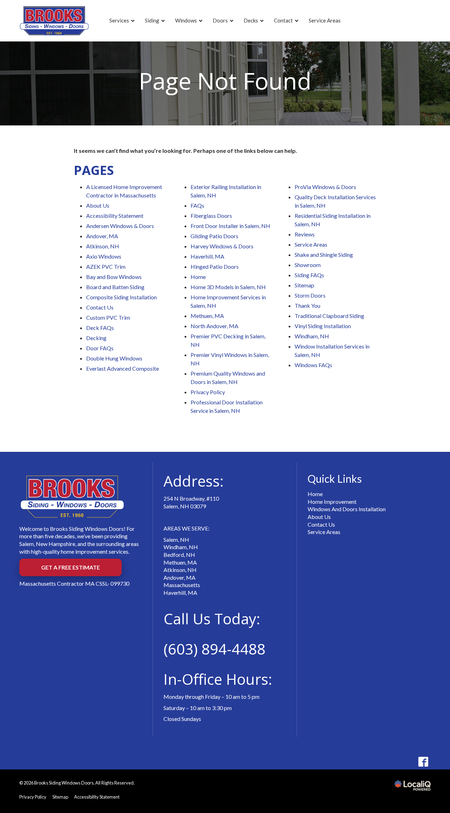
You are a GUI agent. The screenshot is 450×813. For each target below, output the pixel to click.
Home (198, 276)
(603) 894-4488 (214, 649)
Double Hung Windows (114, 358)
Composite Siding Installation (121, 297)
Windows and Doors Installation (347, 509)
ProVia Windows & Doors (325, 186)
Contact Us (100, 307)
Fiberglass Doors (211, 215)
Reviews (305, 234)
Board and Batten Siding (115, 287)
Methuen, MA (207, 315)
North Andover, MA (214, 326)
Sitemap (304, 285)
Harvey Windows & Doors (222, 246)
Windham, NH (312, 336)
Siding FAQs (309, 275)
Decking (96, 337)
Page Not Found (225, 80)
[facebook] (423, 761)
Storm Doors (310, 295)
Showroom (308, 264)
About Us (97, 205)
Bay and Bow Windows (114, 276)
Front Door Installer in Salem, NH (230, 225)
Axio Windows (103, 256)
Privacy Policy (208, 392)
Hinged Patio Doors (215, 266)
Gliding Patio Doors (214, 236)
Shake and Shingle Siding (324, 254)
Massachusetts (181, 584)
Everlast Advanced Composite (122, 368)
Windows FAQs (313, 365)
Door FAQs (100, 348)
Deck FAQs (100, 327)
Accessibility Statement (114, 215)
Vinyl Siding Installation (323, 326)
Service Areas (311, 244)
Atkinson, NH (102, 246)
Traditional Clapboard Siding (329, 315)
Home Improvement (332, 501)
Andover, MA (102, 236)
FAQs (197, 205)
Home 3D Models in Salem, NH (228, 287)
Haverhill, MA (207, 256)
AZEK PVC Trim (106, 266)
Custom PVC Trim (108, 317)
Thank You (307, 305)
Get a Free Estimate (70, 567)
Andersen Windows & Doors (120, 225)
